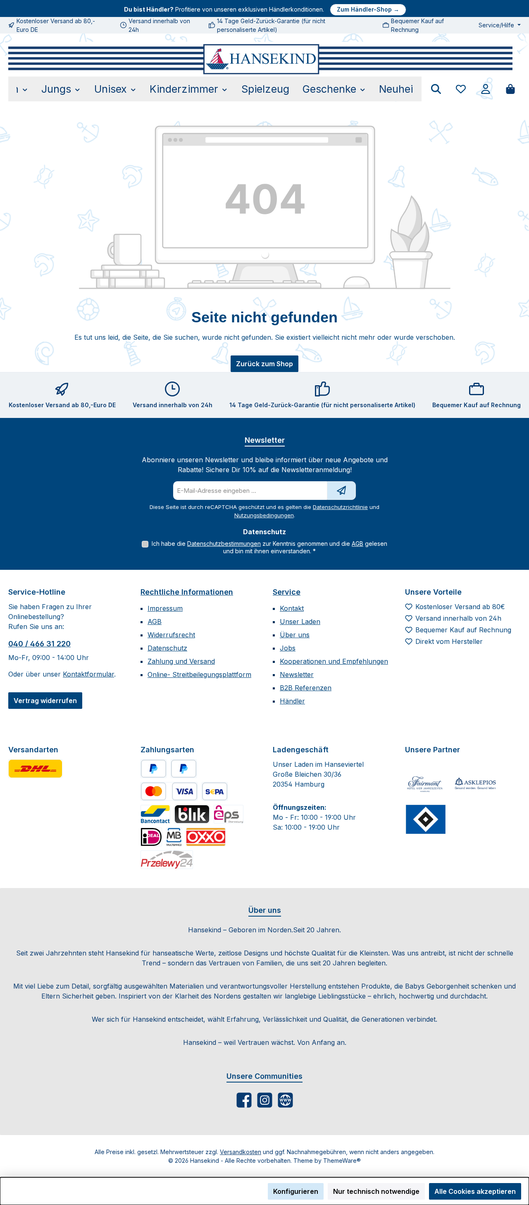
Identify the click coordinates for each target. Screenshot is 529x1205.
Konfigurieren (295, 1191)
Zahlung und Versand (181, 661)
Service (286, 592)
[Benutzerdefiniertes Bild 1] (35, 768)
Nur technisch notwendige (376, 1191)
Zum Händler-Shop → (368, 9)
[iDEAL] (151, 837)
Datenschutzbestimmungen (224, 543)
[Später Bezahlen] (184, 768)
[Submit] (341, 490)
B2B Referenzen (305, 688)
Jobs (287, 648)
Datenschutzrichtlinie (340, 507)
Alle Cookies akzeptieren (475, 1191)
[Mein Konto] (485, 88)
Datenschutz (167, 648)
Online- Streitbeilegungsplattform (199, 674)
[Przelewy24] (167, 859)
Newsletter (297, 674)
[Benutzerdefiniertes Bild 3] (425, 819)
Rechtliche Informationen (187, 592)
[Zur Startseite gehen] (260, 59)
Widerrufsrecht (171, 635)
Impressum (165, 608)
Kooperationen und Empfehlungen (334, 661)
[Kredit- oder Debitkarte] (169, 791)
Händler (292, 701)
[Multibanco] (174, 837)
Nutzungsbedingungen (264, 515)
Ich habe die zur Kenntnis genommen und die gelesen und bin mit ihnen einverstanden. (269, 547)
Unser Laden (300, 621)
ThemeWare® (342, 1160)
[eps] (228, 814)
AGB (357, 543)
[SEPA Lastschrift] (215, 791)
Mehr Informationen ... (41, 1195)
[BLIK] (192, 814)
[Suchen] (436, 88)
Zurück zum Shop (264, 364)
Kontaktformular (88, 674)
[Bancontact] (155, 814)
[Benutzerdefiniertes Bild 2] (475, 784)
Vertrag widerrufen (45, 700)
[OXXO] (206, 837)
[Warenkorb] (510, 88)
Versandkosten (240, 1151)
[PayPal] (154, 768)
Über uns (295, 635)
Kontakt (292, 608)
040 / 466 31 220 (39, 643)
